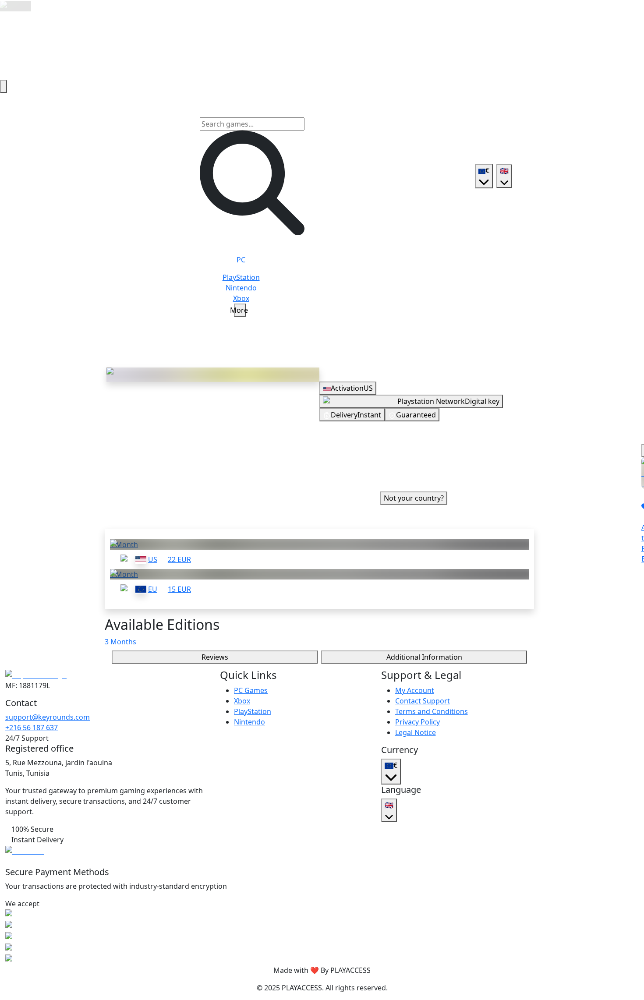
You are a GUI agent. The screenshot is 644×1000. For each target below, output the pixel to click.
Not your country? (414, 498)
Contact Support (422, 701)
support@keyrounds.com (47, 717)
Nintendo (249, 722)
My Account (414, 690)
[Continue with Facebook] (415, 472)
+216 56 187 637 (31, 727)
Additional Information (424, 657)
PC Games (251, 690)
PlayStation (252, 711)
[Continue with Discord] (436, 472)
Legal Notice (415, 732)
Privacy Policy (417, 722)
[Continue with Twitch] (457, 472)
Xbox (242, 701)
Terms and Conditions (431, 711)
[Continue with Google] (394, 472)
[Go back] (3, 86)
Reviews (215, 657)
